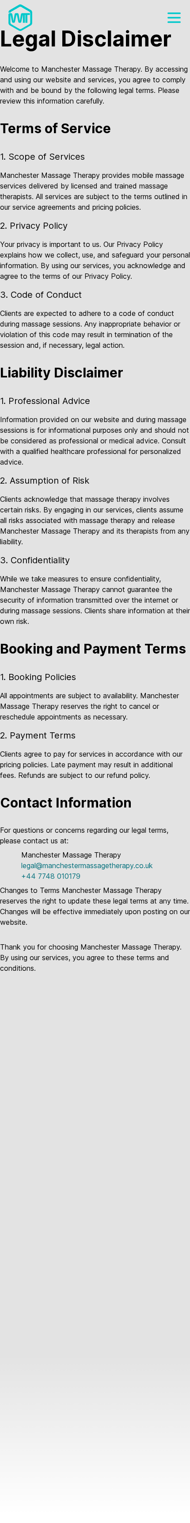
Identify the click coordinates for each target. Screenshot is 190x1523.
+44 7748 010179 (50, 876)
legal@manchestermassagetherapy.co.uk (87, 865)
